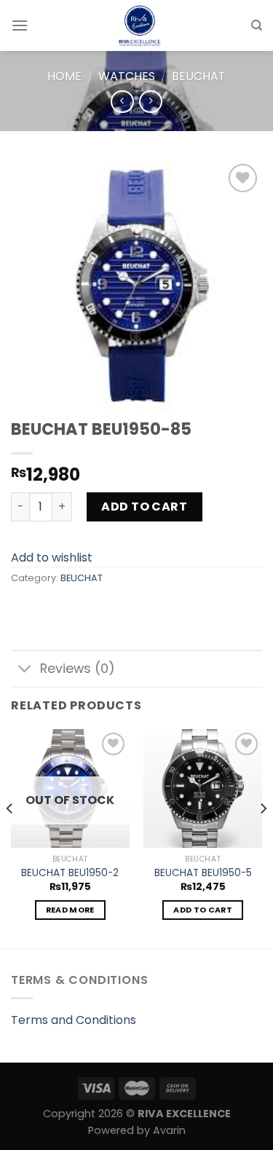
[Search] (256, 25)
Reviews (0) (77, 668)
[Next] (263, 837)
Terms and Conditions (73, 1020)
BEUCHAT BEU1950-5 (203, 873)
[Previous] (10, 837)
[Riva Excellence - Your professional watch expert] (139, 25)
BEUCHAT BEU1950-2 (70, 873)
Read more (70, 910)
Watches (126, 76)
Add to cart (144, 506)
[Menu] (19, 25)
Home (64, 76)
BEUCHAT (199, 76)
